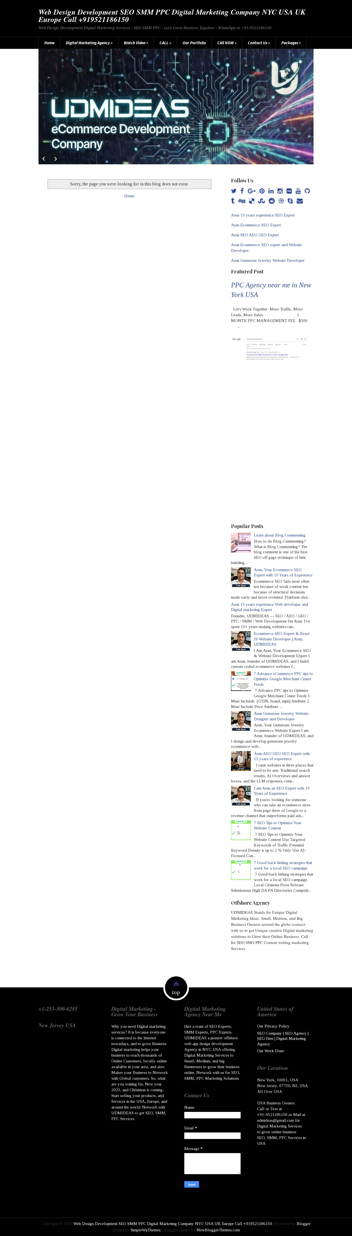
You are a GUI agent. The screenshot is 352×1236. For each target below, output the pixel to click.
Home (49, 42)
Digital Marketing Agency (89, 42)
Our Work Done (270, 1051)
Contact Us (259, 42)
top (176, 992)
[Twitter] (234, 191)
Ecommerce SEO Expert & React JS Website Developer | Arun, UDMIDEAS (282, 638)
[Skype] (290, 201)
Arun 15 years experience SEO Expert (263, 215)
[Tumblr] (233, 201)
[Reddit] (272, 201)
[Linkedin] (271, 191)
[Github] (307, 191)
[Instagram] (280, 191)
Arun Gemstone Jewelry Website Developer (268, 260)
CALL (165, 42)
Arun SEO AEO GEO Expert (255, 235)
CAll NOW (227, 42)
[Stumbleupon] (261, 201)
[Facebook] (242, 191)
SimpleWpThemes (146, 1230)
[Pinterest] (262, 191)
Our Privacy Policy (273, 1026)
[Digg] (241, 201)
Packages (291, 42)
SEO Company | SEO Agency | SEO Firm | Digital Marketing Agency (283, 1038)
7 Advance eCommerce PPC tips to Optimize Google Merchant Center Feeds (283, 679)
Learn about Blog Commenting (280, 535)
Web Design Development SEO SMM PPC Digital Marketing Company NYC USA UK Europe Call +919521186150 (172, 15)
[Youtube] (298, 191)
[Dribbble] (281, 201)
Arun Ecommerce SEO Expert (256, 225)
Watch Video (136, 42)
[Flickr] (289, 191)
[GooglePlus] (251, 191)
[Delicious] (251, 201)
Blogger (304, 1223)
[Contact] (300, 201)
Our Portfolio (194, 42)
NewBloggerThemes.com (218, 1230)
